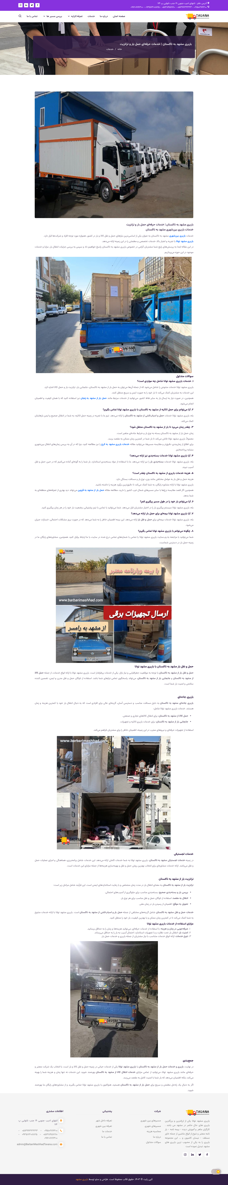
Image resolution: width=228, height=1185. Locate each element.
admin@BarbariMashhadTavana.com (37, 1144)
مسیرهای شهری (153, 1126)
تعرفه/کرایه (76, 16)
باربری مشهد (82, 1179)
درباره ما (104, 16)
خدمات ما (107, 1131)
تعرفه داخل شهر (104, 1121)
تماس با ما (32, 16)
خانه (120, 49)
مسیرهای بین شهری (151, 1121)
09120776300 (137, 7)
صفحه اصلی (119, 16)
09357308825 (152, 7)
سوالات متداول (153, 1142)
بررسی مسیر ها (54, 16)
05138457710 (168, 7)
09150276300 (200, 7)
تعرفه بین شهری (103, 1126)
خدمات (91, 16)
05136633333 (184, 7)
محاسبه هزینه (154, 1131)
